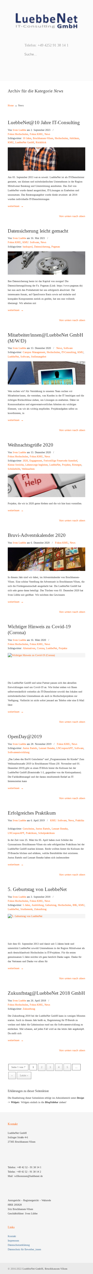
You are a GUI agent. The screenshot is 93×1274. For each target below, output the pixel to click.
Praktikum (31, 833)
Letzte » (24, 1075)
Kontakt (12, 1236)
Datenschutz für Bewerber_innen (24, 1249)
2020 (25, 460)
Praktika (79, 820)
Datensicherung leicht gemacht (38, 231)
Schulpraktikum (46, 833)
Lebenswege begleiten (36, 465)
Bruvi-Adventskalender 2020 (37, 535)
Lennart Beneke (47, 748)
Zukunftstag (40, 909)
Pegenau (55, 246)
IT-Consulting (68, 352)
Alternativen (29, 648)
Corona (40, 648)
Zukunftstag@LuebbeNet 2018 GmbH (46, 993)
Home (11, 105)
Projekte (66, 465)
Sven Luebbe (19, 130)
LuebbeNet (13, 356)
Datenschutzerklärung (19, 1245)
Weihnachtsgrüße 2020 (30, 445)
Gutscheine (28, 828)
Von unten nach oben (72, 216)
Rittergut (76, 465)
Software (68, 348)
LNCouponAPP (64, 748)
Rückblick (41, 142)
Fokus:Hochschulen (18, 134)
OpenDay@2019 (25, 736)
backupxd (28, 246)
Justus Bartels (30, 748)
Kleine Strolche (16, 465)
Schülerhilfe (14, 469)
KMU (11, 142)
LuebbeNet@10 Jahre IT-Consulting (44, 122)
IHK (75, 905)
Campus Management (34, 352)
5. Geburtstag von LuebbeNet (37, 889)
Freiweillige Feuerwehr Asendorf (60, 460)
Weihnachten (28, 469)
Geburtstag (50, 905)
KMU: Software (30, 242)
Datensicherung (42, 246)
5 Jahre (26, 905)
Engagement (35, 460)
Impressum (13, 1240)
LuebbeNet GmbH (46, 21)
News (47, 134)
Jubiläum (74, 138)
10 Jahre (27, 138)
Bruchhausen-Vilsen (43, 138)
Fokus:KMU (36, 134)
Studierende (26, 909)
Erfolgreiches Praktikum (32, 813)
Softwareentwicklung (18, 752)
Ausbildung (38, 905)
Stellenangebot (38, 356)
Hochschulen (61, 138)
